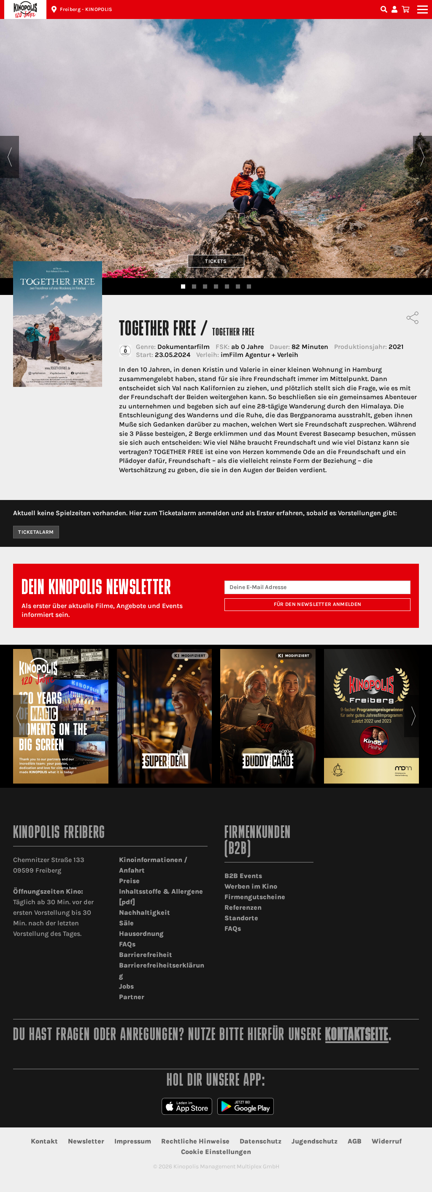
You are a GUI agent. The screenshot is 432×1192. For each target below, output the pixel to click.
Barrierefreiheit (145, 955)
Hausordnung (141, 934)
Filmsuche (385, 9)
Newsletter (86, 1141)
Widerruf (387, 1141)
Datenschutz (260, 1141)
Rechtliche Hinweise (195, 1141)
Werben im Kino (250, 886)
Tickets (216, 261)
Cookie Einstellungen (216, 1152)
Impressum (132, 1141)
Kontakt (44, 1141)
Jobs (126, 986)
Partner (131, 997)
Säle (126, 923)
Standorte (241, 918)
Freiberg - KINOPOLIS (86, 9)
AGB (355, 1141)
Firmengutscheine (254, 897)
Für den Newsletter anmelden (318, 604)
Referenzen (243, 907)
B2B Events (243, 876)
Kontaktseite (357, 1035)
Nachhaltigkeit (144, 912)
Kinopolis (25, 9)
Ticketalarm (36, 532)
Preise (129, 881)
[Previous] (9, 157)
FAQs (127, 944)
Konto (396, 9)
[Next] (422, 157)
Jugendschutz (315, 1141)
